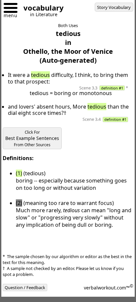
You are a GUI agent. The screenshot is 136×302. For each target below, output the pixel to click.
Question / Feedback (25, 287)
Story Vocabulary (114, 7)
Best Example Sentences (32, 138)
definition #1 (112, 87)
